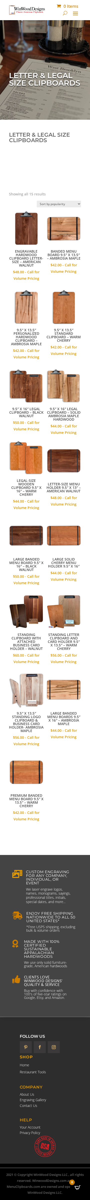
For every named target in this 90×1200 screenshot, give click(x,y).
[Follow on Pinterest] (26, 1047)
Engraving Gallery (33, 1099)
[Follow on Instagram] (54, 1047)
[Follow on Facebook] (40, 1047)
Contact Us (28, 1105)
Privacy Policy (30, 1132)
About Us (27, 1094)
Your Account (30, 1127)
